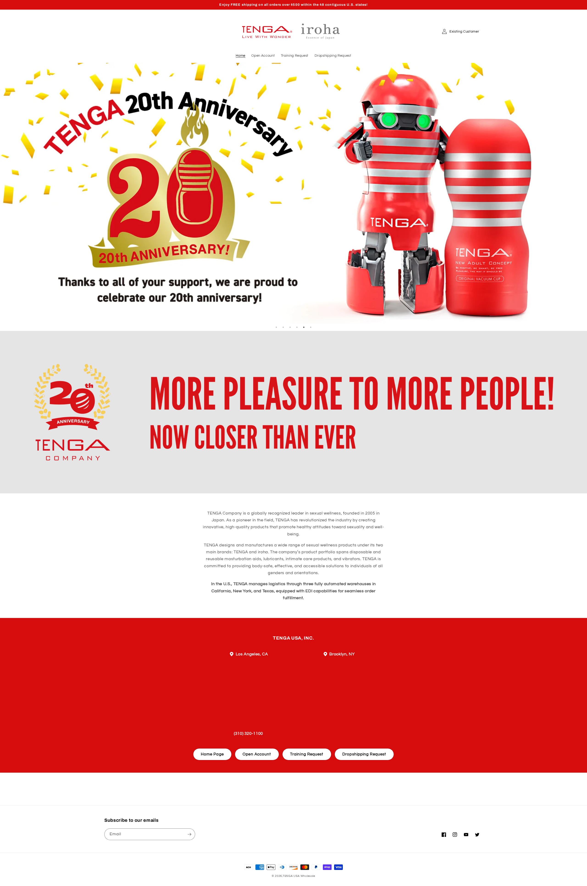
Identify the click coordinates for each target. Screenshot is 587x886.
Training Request (307, 754)
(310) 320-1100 (248, 734)
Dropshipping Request (364, 754)
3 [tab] (290, 327)
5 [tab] (304, 327)
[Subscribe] (189, 834)
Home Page (212, 754)
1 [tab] (276, 327)
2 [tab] (283, 327)
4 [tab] (297, 327)
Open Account (257, 754)
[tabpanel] (293, 193)
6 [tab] (310, 327)
